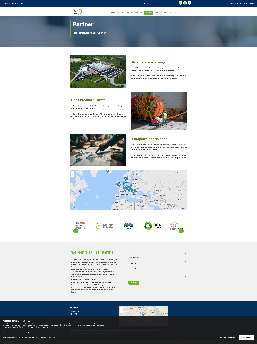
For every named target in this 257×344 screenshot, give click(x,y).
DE (145, 3)
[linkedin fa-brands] (180, 3)
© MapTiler (167, 209)
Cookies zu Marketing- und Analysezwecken (39, 338)
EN (147, 3)
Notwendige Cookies (12, 338)
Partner (149, 13)
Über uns (129, 13)
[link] (139, 13)
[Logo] (89, 12)
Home (113, 13)
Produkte (138, 13)
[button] (80, 191)
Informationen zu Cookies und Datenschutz (17, 333)
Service (120, 13)
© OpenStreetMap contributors (178, 209)
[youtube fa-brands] (185, 3)
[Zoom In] (72, 172)
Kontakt (173, 13)
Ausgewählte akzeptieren (227, 337)
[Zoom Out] (72, 175)
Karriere (164, 13)
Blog (156, 13)
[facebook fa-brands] (189, 3)
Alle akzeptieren (246, 337)
